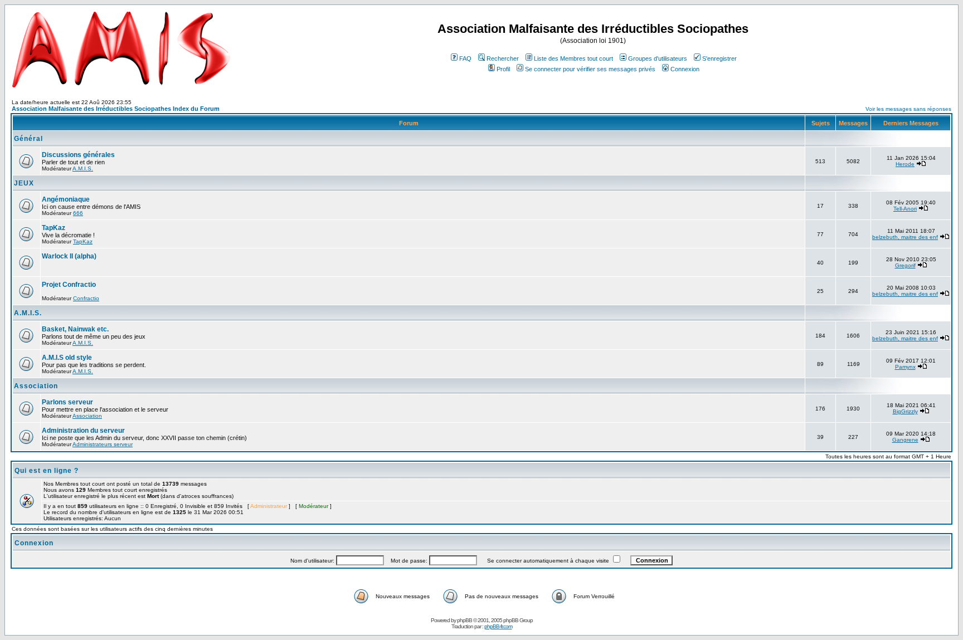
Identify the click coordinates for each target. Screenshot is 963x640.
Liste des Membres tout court (573, 58)
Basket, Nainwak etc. (75, 329)
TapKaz (53, 228)
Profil (503, 69)
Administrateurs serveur (102, 444)
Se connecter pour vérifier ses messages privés (590, 69)
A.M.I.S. (82, 168)
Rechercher (503, 58)
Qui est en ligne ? (46, 471)
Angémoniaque (66, 199)
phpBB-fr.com (498, 626)
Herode (905, 164)
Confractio (86, 298)
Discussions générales (78, 155)
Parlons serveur (67, 402)
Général (28, 139)
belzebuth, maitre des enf (905, 237)
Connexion (684, 69)
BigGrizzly (905, 411)
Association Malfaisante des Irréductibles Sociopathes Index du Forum (116, 108)
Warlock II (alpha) (69, 256)
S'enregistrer (719, 58)
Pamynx (905, 367)
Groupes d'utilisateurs (657, 58)
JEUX (24, 183)
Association (36, 386)
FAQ (465, 58)
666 (78, 213)
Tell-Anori (905, 209)
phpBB (464, 620)
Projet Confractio (69, 285)
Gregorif (905, 265)
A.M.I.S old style (67, 357)
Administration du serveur (83, 430)
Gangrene (905, 440)
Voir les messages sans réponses (908, 109)
